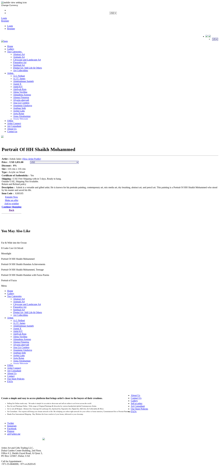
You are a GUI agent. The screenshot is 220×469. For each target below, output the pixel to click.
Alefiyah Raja (19, 89)
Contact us (12, 131)
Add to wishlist (11, 203)
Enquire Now (11, 197)
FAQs (10, 381)
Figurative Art (19, 62)
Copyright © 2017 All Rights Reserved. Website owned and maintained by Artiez (130, 442)
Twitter (10, 423)
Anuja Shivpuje (20, 119)
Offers (10, 120)
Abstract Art (19, 54)
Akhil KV (18, 86)
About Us (11, 129)
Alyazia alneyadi (21, 100)
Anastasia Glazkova (22, 105)
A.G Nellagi (19, 76)
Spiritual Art (19, 65)
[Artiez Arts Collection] (4, 41)
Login (10, 26)
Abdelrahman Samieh (23, 81)
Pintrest (10, 431)
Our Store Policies (15, 379)
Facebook (11, 428)
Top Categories (15, 51)
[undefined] (2, 136)
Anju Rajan (18, 113)
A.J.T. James (19, 78)
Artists (11, 73)
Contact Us (136, 398)
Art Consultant (14, 126)
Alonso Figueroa (21, 97)
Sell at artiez (136, 403)
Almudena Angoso (22, 94)
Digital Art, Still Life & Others (27, 68)
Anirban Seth (19, 108)
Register (11, 28)
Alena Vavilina (20, 92)
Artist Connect (14, 123)
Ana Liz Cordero (21, 103)
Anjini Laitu (19, 111)
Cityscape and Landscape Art (27, 59)
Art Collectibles (20, 70)
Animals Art (19, 57)
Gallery (10, 49)
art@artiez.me (13, 434)
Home (10, 46)
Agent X (17, 84)
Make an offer (11, 200)
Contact (11, 376)
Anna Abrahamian (22, 116)
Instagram (11, 426)
